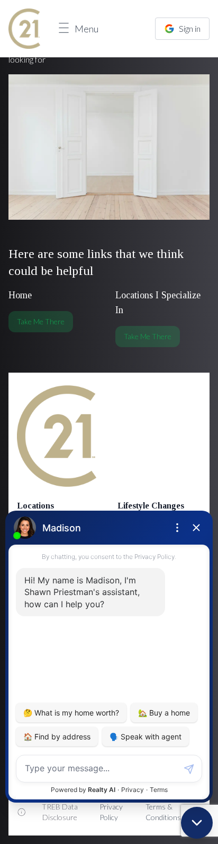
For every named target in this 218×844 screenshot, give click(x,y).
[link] (24, 28)
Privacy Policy (111, 812)
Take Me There (41, 321)
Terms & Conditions (163, 812)
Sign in (190, 28)
